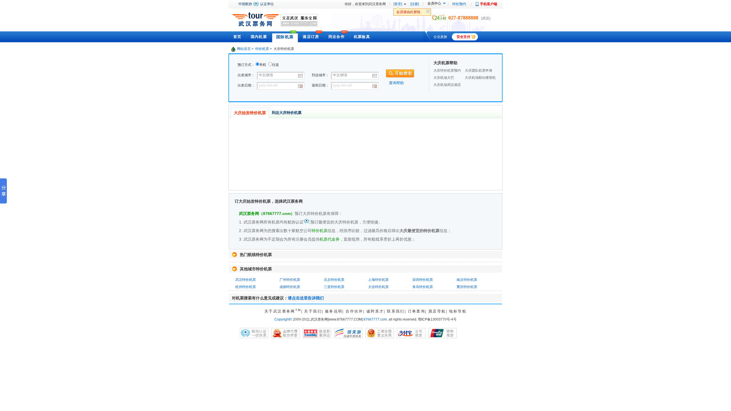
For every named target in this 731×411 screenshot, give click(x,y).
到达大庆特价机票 (287, 112)
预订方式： (246, 65)
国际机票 (285, 37)
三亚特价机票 (334, 287)
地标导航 (458, 311)
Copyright (283, 319)
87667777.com (375, 319)
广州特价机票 (290, 280)
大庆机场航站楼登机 (480, 78)
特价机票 (262, 49)
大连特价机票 (378, 287)
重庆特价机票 (467, 287)
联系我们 (396, 311)
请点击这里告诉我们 (306, 298)
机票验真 (362, 37)
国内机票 (259, 37)
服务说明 (334, 311)
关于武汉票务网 (282, 311)
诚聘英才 (375, 311)
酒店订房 (311, 37)
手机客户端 (488, 4)
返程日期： (320, 85)
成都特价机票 (290, 287)
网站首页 (244, 49)
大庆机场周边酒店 (447, 85)
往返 (275, 65)
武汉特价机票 (245, 280)
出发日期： (246, 85)
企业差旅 (440, 37)
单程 (262, 65)
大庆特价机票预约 (447, 70)
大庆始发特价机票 (250, 112)
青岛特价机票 (422, 287)
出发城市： (246, 75)
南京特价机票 (467, 280)
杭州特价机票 (245, 287)
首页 (237, 37)
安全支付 (463, 37)
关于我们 (313, 311)
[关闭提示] (428, 13)
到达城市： (320, 75)
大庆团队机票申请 (478, 70)
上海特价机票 (378, 280)
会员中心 (434, 3)
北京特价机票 (334, 280)
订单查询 (416, 311)
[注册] (414, 4)
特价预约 (459, 4)
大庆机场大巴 (443, 78)
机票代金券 (330, 239)
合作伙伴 (354, 311)
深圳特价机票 (422, 280)
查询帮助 (396, 83)
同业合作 (336, 37)
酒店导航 (437, 311)
